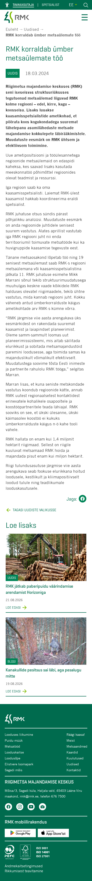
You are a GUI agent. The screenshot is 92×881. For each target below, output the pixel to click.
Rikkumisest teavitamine (24, 870)
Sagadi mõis (13, 770)
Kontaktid (74, 770)
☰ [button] (84, 18)
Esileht (12, 29)
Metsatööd (12, 746)
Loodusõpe (12, 758)
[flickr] (42, 807)
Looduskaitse (14, 752)
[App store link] (53, 834)
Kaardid (72, 752)
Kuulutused (75, 758)
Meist (71, 740)
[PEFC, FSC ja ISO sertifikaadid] (46, 852)
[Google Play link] (20, 834)
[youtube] (31, 807)
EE (71, 4)
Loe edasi (13, 607)
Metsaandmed (77, 746)
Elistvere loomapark (19, 764)
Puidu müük (14, 740)
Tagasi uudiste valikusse (34, 510)
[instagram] (20, 807)
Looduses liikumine (19, 734)
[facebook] (8, 807)
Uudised (31, 29)
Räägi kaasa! (76, 734)
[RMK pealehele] (16, 18)
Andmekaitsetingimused (24, 865)
